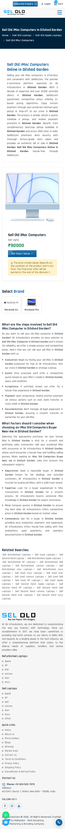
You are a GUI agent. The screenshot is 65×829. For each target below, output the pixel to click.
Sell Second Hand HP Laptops (32, 585)
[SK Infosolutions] (14, 12)
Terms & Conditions (15, 759)
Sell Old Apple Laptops (48, 35)
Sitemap (9, 746)
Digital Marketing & (12, 824)
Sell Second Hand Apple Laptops (35, 584)
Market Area (11, 750)
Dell (7, 669)
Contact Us (11, 755)
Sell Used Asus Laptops (28, 573)
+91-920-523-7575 (25, 784)
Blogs (8, 742)
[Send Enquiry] (5, 822)
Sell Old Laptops (21, 35)
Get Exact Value (20, 253)
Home (5, 35)
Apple (8, 661)
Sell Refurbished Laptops (16, 554)
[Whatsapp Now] (5, 815)
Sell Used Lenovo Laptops (29, 576)
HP (6, 665)
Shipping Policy (13, 767)
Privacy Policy (12, 763)
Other (8, 718)
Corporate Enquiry (24, 3)
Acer (7, 677)
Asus (7, 682)
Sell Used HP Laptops (27, 580)
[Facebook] (5, 806)
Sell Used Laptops (45, 554)
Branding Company (34, 824)
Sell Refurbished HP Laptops (18, 562)
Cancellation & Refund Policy (20, 771)
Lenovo (8, 673)
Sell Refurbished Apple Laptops (44, 558)
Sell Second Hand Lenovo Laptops (35, 591)
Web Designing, (35, 820)
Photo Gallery (12, 738)
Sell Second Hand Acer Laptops (32, 593)
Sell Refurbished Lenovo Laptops (35, 565)
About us (10, 734)
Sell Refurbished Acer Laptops (32, 567)
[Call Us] (59, 822)
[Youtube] (19, 806)
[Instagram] (12, 806)
